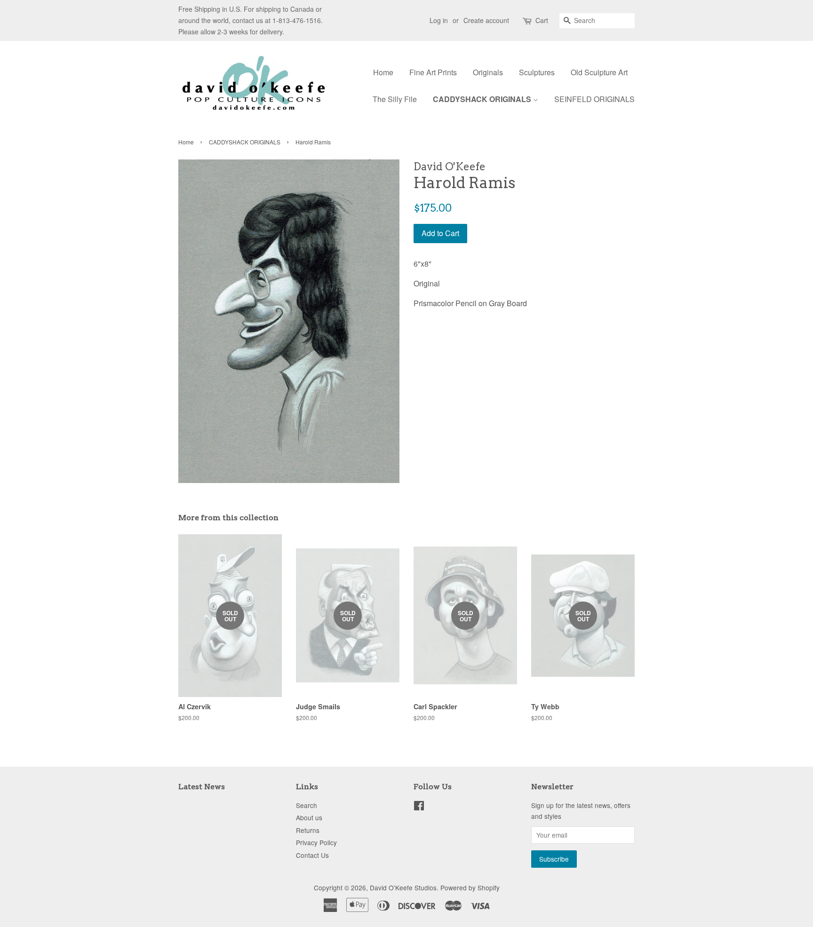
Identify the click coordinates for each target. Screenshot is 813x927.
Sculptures (537, 72)
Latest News (201, 786)
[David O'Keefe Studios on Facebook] (419, 807)
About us (309, 817)
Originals (488, 72)
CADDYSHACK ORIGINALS (483, 99)
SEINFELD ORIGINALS (594, 99)
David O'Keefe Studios (403, 887)
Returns (307, 830)
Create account (486, 20)
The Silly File (395, 99)
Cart (541, 20)
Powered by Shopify (470, 887)
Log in (439, 20)
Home (383, 72)
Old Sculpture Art (599, 72)
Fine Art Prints (433, 72)
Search (306, 805)
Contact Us (312, 855)
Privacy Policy (316, 842)
